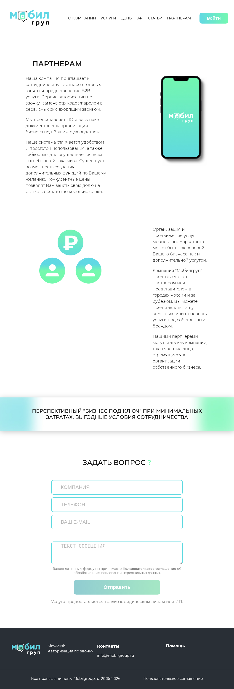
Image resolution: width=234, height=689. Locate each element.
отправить (117, 587)
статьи (155, 18)
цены (127, 18)
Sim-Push (57, 646)
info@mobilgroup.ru (115, 655)
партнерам (179, 18)
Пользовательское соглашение (149, 569)
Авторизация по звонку (70, 651)
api (140, 18)
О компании (82, 18)
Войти (214, 18)
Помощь (175, 646)
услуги (108, 18)
